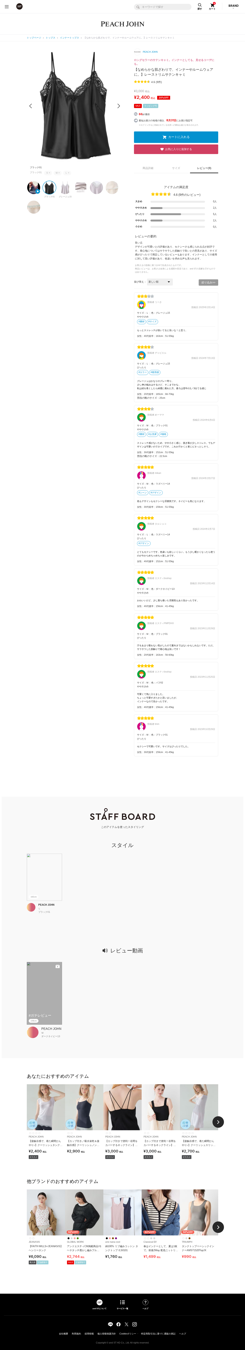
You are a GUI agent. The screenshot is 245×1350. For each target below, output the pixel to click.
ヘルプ (182, 1333)
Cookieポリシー (127, 1333)
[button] (119, 105)
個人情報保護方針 (106, 1333)
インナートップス (69, 37)
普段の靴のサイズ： (148, 397)
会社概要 (63, 1333)
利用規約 (76, 1333)
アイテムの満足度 (176, 187)
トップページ (34, 37)
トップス (50, 37)
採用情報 (89, 1333)
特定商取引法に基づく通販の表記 (158, 1333)
